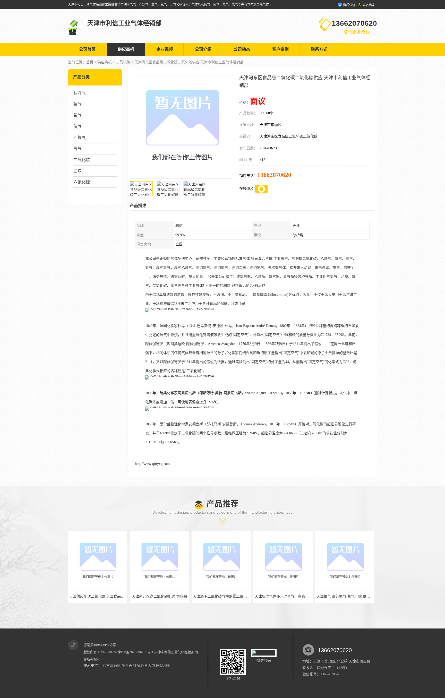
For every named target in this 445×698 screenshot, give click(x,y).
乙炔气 (79, 137)
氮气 (77, 126)
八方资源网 (111, 666)
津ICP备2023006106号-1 (135, 652)
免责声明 (129, 666)
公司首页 (87, 49)
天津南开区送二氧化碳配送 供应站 (97, 596)
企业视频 (164, 49)
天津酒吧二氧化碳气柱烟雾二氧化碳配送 (163, 596)
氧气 (77, 149)
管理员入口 (146, 666)
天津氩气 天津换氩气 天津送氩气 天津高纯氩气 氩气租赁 (361, 596)
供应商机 (126, 49)
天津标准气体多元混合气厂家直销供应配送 (227, 596)
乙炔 (77, 171)
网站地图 (163, 666)
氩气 (77, 104)
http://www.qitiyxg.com (152, 464)
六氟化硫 (81, 182)
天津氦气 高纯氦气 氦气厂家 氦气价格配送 (289, 596)
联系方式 (319, 49)
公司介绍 (203, 49)
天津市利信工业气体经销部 (174, 652)
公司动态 (242, 49)
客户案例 (280, 49)
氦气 (77, 115)
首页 (89, 62)
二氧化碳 (123, 62)
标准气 (79, 93)
